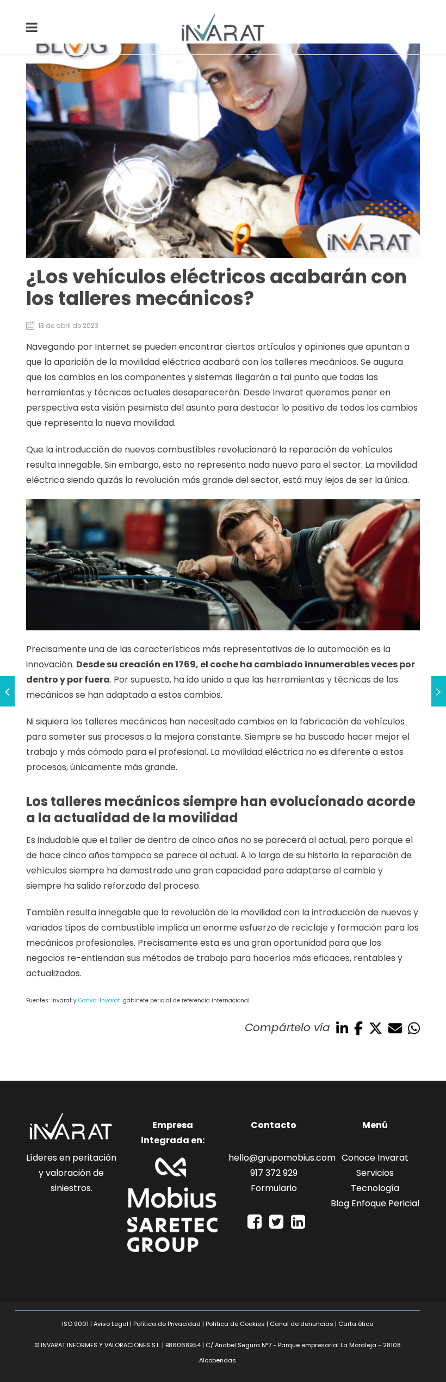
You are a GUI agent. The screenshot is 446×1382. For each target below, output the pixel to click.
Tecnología (375, 1188)
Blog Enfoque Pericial (375, 1203)
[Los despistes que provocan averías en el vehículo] (7, 691)
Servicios (375, 1173)
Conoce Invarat (375, 1157)
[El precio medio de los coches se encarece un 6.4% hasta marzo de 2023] (438, 691)
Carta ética (356, 1323)
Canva (87, 1000)
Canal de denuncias (301, 1323)
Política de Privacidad (167, 1323)
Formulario (274, 1188)
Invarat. (110, 1000)
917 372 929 (274, 1173)
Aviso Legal (111, 1323)
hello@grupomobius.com (282, 1157)
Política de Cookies (235, 1323)
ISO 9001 (75, 1323)
